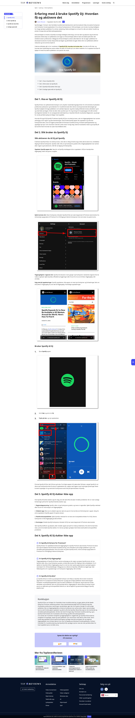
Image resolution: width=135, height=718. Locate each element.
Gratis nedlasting (28, 689)
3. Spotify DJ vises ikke (12, 24)
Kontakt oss (82, 692)
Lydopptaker (49, 702)
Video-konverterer (51, 690)
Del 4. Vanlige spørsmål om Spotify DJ (50, 89)
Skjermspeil (63, 702)
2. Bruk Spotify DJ (11, 20)
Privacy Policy (83, 716)
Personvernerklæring (85, 695)
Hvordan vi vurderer (85, 701)
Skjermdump (49, 696)
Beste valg (66, 3)
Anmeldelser (75, 3)
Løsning (41, 8)
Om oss (81, 688)
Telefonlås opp (50, 699)
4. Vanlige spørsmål (11, 27)
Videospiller (49, 693)
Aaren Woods (41, 22)
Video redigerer (64, 693)
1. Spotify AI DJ (10, 17)
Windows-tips (64, 696)
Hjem (36, 8)
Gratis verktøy (106, 3)
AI (63, 22)
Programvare (86, 3)
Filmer (47, 705)
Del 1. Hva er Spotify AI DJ (46, 81)
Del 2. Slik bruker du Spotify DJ (48, 84)
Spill (61, 705)
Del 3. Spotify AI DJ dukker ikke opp (49, 87)
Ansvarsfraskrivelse (85, 704)
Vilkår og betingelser (85, 698)
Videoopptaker (64, 690)
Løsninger (96, 3)
